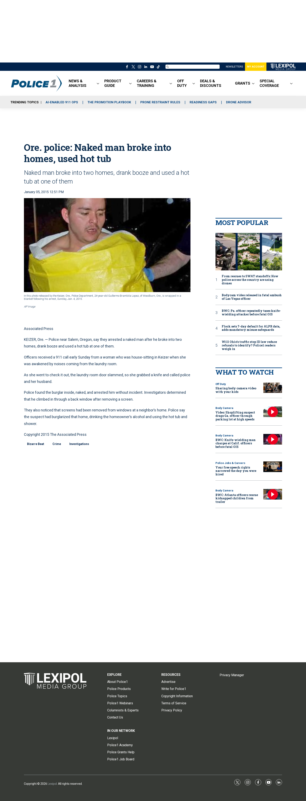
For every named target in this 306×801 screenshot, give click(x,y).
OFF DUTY (182, 83)
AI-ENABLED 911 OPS (62, 102)
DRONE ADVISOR (238, 102)
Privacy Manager (232, 675)
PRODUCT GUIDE (112, 83)
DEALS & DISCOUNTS (210, 83)
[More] (98, 83)
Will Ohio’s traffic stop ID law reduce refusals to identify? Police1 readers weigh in (249, 345)
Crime (56, 444)
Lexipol (52, 783)
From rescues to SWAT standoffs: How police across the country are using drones (250, 280)
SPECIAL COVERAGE (269, 83)
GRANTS (242, 83)
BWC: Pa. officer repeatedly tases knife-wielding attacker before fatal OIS (251, 312)
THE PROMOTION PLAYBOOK (109, 102)
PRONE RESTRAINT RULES (160, 102)
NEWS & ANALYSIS (77, 83)
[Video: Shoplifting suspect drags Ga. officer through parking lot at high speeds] (272, 411)
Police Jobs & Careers (230, 463)
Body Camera (224, 408)
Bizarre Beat (35, 444)
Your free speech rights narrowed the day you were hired (235, 470)
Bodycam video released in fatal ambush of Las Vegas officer (252, 297)
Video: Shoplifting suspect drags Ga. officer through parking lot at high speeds (235, 415)
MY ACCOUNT (255, 66)
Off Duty (220, 384)
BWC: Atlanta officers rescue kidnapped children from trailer (236, 498)
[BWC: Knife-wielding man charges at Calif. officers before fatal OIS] (272, 439)
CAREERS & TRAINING (147, 83)
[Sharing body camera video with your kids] (272, 387)
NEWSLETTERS (234, 66)
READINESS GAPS (203, 102)
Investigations (79, 444)
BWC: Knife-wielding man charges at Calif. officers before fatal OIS (235, 443)
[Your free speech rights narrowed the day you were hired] (272, 466)
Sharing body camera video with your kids (235, 390)
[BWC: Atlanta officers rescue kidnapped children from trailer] (272, 494)
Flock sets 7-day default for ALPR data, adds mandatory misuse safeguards (251, 328)
